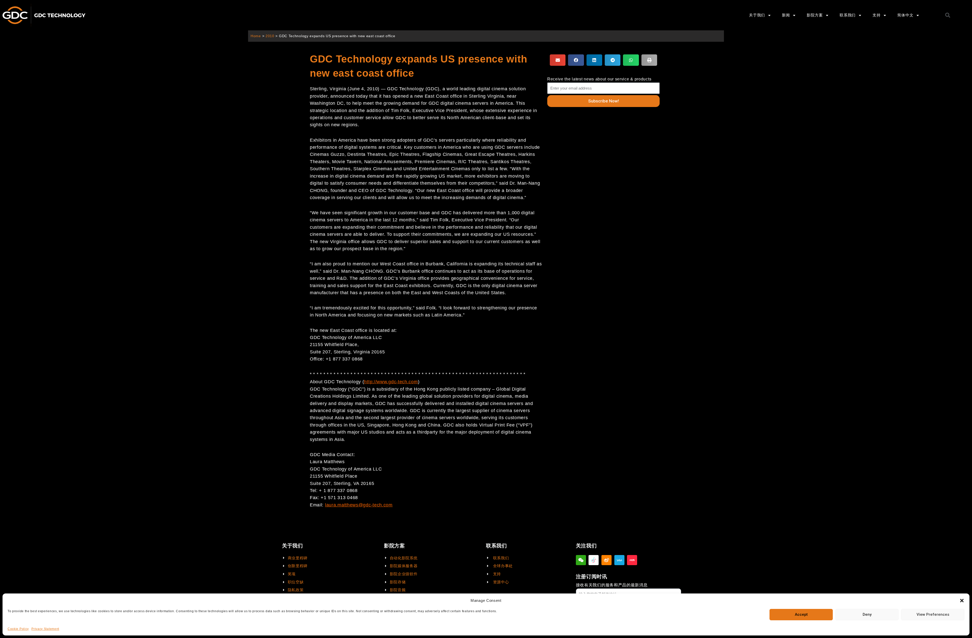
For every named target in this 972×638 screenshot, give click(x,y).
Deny (867, 614)
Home (256, 36)
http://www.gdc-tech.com (391, 381)
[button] (961, 600)
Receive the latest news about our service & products (599, 79)
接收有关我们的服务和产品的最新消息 (612, 585)
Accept (801, 614)
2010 (270, 36)
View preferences (933, 614)
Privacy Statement (45, 629)
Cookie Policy (18, 629)
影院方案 (815, 15)
